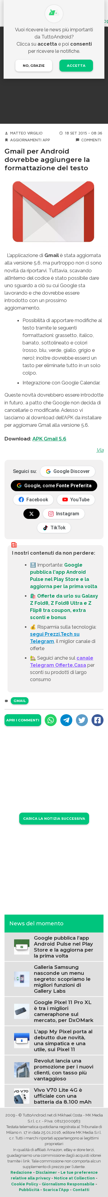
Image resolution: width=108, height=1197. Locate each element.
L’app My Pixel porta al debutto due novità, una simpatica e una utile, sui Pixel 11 (63, 1040)
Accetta (76, 66)
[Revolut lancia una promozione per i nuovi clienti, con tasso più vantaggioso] (21, 1069)
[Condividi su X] (82, 720)
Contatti (81, 1189)
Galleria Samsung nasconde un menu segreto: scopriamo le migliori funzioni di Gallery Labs (62, 979)
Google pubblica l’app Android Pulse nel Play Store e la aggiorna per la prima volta (63, 947)
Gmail (20, 701)
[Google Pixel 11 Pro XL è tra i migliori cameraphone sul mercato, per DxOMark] (21, 1011)
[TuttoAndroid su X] (31, 514)
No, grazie (34, 66)
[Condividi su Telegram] (66, 720)
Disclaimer (46, 1172)
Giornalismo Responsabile (68, 1184)
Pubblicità (29, 1189)
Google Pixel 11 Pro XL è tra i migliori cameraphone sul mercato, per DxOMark (63, 1011)
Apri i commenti (22, 720)
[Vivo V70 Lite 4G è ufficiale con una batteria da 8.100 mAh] (21, 1096)
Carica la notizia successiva (54, 818)
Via (100, 450)
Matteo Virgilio (26, 133)
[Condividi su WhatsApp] (51, 720)
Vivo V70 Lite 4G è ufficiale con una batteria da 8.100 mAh (63, 1096)
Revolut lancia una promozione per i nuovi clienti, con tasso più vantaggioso (63, 1070)
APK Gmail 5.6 (49, 439)
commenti (91, 140)
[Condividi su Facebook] (98, 720)
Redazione (21, 1172)
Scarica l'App (56, 1189)
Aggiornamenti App (30, 140)
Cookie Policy (24, 1184)
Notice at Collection (74, 1178)
